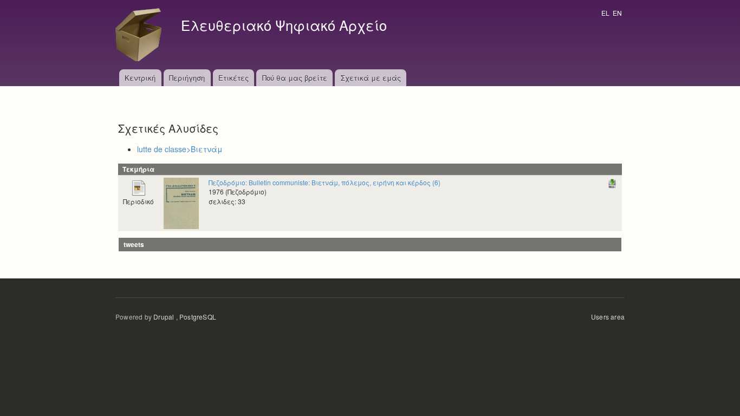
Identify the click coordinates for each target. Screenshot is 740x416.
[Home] (141, 34)
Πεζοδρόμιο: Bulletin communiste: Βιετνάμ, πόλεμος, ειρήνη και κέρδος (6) (324, 182)
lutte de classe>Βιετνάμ (180, 149)
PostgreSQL (197, 316)
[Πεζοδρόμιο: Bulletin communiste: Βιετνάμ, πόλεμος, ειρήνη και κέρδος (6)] (181, 202)
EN (617, 12)
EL (605, 12)
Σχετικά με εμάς (371, 78)
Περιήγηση (187, 78)
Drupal (163, 316)
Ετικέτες (233, 78)
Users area (608, 316)
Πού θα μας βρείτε (294, 78)
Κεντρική (140, 78)
